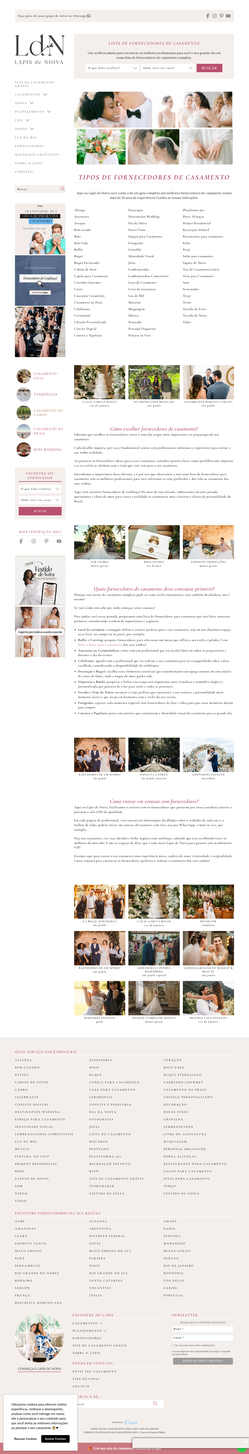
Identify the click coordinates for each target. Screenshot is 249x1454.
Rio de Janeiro (179, 1265)
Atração (79, 223)
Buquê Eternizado (87, 263)
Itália (95, 1295)
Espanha (172, 1236)
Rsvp (186, 249)
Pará (20, 1258)
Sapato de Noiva (194, 263)
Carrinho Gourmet (87, 282)
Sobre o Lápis (29, 163)
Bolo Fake (81, 243)
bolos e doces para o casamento (100, 645)
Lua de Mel (26, 137)
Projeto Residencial (197, 223)
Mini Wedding (48, 449)
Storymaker (191, 289)
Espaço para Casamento (145, 236)
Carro (78, 289)
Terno (187, 302)
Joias (131, 263)
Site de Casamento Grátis (201, 269)
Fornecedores (29, 146)
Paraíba (97, 1258)
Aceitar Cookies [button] (55, 1438)
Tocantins (100, 1288)
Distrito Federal (107, 1236)
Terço (187, 296)
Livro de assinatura (142, 289)
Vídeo (187, 322)
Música (133, 315)
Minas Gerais (177, 1251)
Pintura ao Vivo (139, 335)
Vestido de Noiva (195, 315)
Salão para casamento (198, 256)
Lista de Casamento (142, 282)
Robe (186, 243)
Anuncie (81, 1386)
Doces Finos (137, 230)
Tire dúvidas (86, 1379)
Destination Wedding (143, 216)
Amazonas (25, 1228)
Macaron (134, 302)
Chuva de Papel (148, 1432)
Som (186, 282)
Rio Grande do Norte (37, 1273)
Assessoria (81, 216)
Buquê (78, 256)
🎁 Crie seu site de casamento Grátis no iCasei (124, 1448)
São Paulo (174, 1280)
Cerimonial (82, 315)
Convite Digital (85, 329)
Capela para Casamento (91, 276)
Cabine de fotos (85, 269)
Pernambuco (28, 1265)
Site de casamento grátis (100, 1345)
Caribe (170, 1288)
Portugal (174, 1295)
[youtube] (228, 16)
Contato (24, 171)
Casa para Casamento (89, 296)
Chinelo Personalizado (90, 322)
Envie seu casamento (95, 1371)
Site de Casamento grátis (34, 84)
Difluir (162, 1432)
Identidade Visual (141, 256)
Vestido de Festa (194, 309)
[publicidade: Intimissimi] (40, 632)
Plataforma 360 (193, 210)
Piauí (94, 1265)
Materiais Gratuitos (37, 154)
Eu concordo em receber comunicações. (195, 1345)
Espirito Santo (30, 1243)
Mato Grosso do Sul (110, 1251)
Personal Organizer (142, 329)
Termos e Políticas (95, 1432)
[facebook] (207, 16)
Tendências (46, 394)
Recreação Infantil (196, 230)
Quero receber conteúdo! (203, 1361)
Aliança (79, 210)
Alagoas (98, 1221)
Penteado (134, 322)
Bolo (77, 236)
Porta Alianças (193, 216)
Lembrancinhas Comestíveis (148, 276)
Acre (20, 1221)
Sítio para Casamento (198, 276)
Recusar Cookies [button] (25, 1438)
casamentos (27, 94)
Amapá (170, 1221)
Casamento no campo (48, 412)
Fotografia (135, 243)
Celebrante (82, 309)
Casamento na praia (48, 431)
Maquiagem (136, 309)
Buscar (40, 511)
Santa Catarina (106, 1280)
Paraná (171, 1258)
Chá (19, 120)
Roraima (24, 1280)
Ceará (21, 1236)
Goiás (95, 1243)
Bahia (170, 1228)
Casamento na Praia (88, 302)
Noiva (21, 103)
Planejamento (29, 111)
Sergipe (22, 1288)
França (22, 1295)
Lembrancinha (138, 269)
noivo (21, 129)
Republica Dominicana (38, 1303)
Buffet (78, 249)
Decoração (135, 210)
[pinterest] (221, 16)
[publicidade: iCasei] (40, 229)
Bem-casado (82, 230)
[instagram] (214, 16)
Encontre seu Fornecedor (40, 475)
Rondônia (174, 1273)
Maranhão (175, 1243)
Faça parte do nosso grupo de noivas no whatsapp (52, 16)
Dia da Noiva (137, 223)
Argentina (100, 1228)
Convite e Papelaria (88, 335)
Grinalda (134, 249)
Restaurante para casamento (203, 236)
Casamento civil (45, 375)
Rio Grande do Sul (108, 1273)
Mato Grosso (28, 1251)
